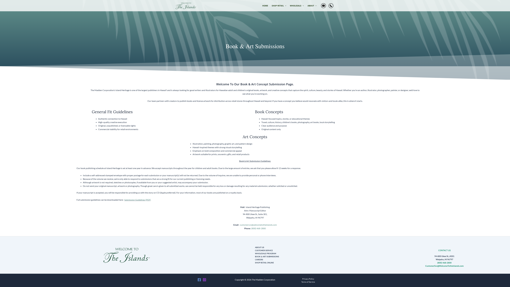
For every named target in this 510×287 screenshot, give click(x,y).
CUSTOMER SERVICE (264, 250)
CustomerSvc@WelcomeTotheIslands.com (444, 266)
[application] (285, 5)
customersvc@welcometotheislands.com (258, 224)
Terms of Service (308, 282)
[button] (279, 5)
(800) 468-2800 (258, 228)
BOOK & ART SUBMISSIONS (267, 256)
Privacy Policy (308, 279)
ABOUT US (259, 247)
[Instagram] (204, 280)
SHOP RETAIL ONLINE (264, 262)
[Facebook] (199, 280)
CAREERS (259, 259)
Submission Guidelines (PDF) (137, 200)
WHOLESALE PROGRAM (265, 253)
